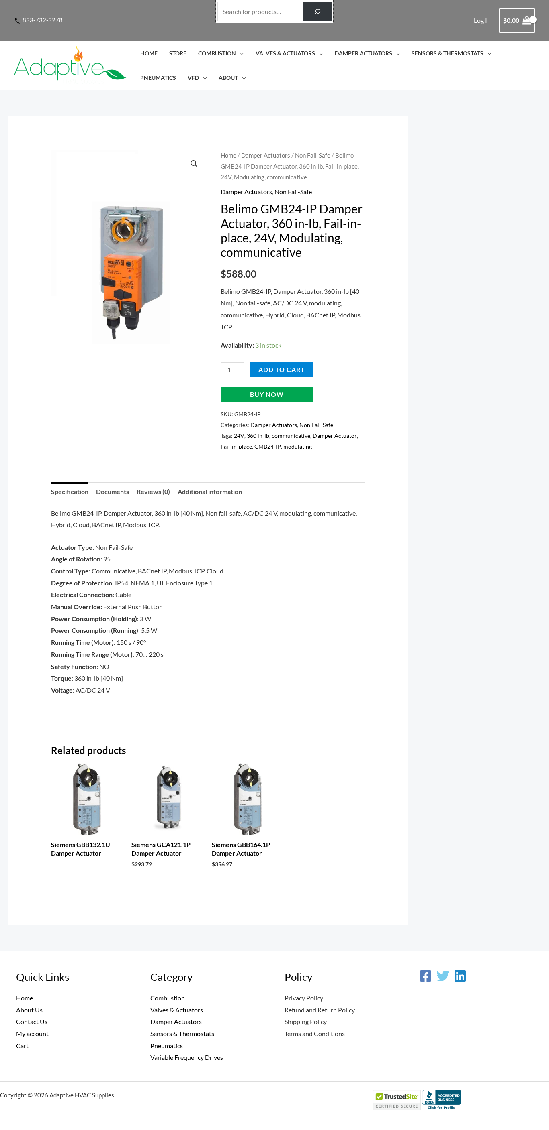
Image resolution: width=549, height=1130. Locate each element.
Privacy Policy (304, 998)
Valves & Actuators (285, 53)
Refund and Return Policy (320, 1010)
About (228, 77)
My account (32, 1033)
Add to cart (281, 369)
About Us (29, 1010)
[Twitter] (443, 976)
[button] (194, 163)
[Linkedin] (460, 976)
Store (177, 53)
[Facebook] (425, 976)
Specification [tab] (69, 491)
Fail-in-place (236, 446)
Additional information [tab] (210, 491)
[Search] (317, 11)
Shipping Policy (306, 1021)
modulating (297, 446)
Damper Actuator (335, 435)
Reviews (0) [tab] (153, 491)
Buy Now (267, 394)
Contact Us (31, 1021)
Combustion (217, 53)
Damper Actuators (363, 53)
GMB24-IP (267, 446)
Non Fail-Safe (312, 155)
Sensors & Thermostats (447, 53)
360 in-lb (258, 435)
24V (239, 435)
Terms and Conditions (315, 1033)
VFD (193, 77)
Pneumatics (158, 77)
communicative (291, 435)
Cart (22, 1045)
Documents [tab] (112, 491)
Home (149, 53)
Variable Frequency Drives (186, 1057)
